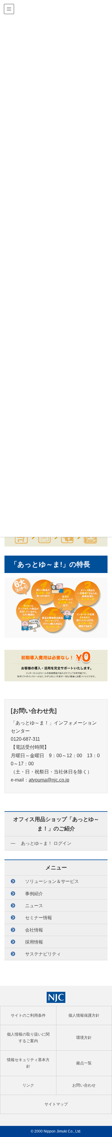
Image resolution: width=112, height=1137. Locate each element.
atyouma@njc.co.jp (49, 779)
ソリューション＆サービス (52, 881)
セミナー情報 (38, 917)
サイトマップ (56, 1104)
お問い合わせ (84, 1085)
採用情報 (34, 941)
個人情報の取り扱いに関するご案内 (28, 1037)
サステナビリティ (43, 953)
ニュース (34, 905)
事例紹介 (34, 893)
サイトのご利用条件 (28, 1015)
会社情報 (34, 929)
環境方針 (84, 1037)
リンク (28, 1085)
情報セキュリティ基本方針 (28, 1063)
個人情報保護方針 (83, 1015)
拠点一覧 (84, 1063)
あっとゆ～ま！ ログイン (46, 843)
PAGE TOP (103, 1098)
